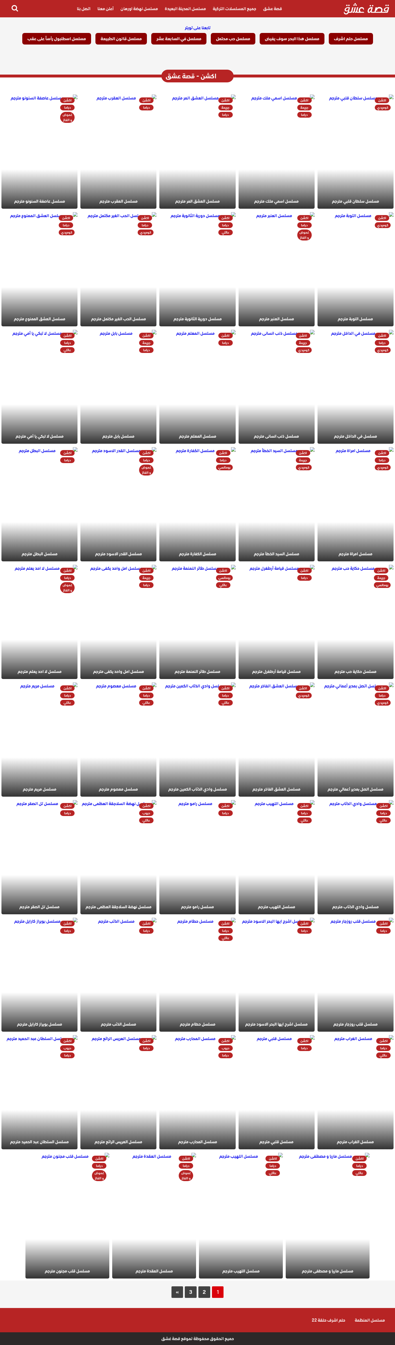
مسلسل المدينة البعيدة (185, 9)
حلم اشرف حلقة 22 (328, 1320)
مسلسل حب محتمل (233, 39)
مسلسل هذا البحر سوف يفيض (292, 39)
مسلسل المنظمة (370, 1320)
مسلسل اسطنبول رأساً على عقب (56, 39)
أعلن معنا (105, 9)
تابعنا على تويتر (198, 28)
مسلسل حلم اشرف (351, 39)
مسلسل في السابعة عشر (178, 39)
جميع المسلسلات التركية (234, 9)
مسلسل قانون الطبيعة (121, 39)
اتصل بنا (84, 9)
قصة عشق (272, 9)
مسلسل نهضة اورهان (139, 9)
